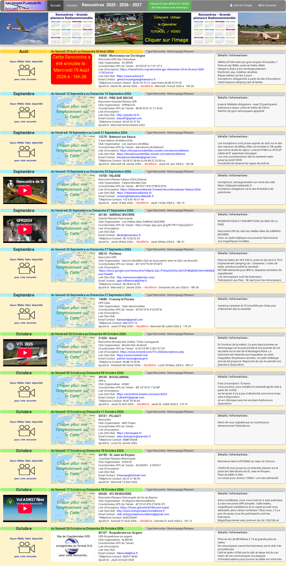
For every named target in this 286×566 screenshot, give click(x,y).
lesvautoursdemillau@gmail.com (136, 157)
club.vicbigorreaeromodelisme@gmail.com (143, 514)
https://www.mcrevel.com (132, 355)
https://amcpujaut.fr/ (129, 433)
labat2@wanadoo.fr (129, 235)
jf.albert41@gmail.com (130, 397)
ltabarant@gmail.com (130, 319)
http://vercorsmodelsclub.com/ (136, 277)
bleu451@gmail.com (129, 118)
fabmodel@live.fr (127, 553)
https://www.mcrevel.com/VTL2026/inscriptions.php (152, 351)
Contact (72, 5)
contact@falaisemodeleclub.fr (135, 196)
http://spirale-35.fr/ (128, 115)
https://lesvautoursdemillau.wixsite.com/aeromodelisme (154, 150)
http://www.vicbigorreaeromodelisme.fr (141, 510)
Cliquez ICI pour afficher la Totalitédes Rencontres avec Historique (169, 5)
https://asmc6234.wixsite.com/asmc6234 (142, 394)
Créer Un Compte (242, 5)
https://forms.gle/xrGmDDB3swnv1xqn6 (144, 507)
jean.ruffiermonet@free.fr (132, 280)
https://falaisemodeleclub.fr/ (134, 192)
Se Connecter (268, 5)
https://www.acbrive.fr (130, 76)
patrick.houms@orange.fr (132, 358)
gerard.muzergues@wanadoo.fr (136, 79)
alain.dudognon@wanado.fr (134, 436)
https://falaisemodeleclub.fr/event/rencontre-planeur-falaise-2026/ (160, 189)
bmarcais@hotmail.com (131, 475)
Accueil (55, 5)
